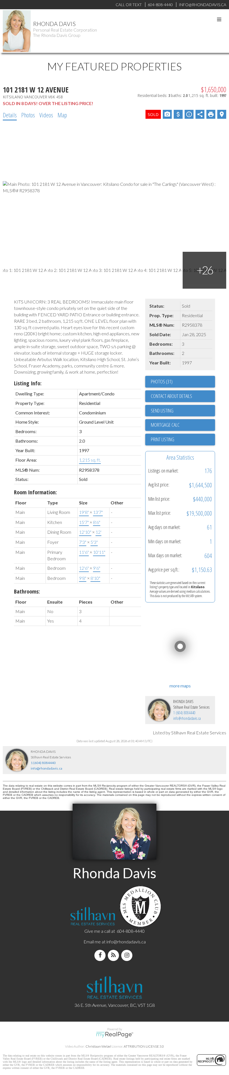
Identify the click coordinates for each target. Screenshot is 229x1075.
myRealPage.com (114, 1035)
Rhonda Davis (54, 23)
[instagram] (128, 955)
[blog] (114, 955)
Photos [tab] (28, 115)
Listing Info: (28, 383)
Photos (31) (162, 381)
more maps (180, 685)
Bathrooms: (27, 591)
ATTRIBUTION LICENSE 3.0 (144, 1046)
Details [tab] (10, 115)
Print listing (162, 439)
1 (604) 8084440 (184, 712)
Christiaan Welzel (98, 1046)
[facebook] (101, 955)
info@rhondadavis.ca (187, 718)
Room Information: (35, 492)
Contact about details (171, 396)
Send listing (162, 410)
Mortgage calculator (183, 425)
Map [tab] (62, 115)
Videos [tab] (46, 115)
